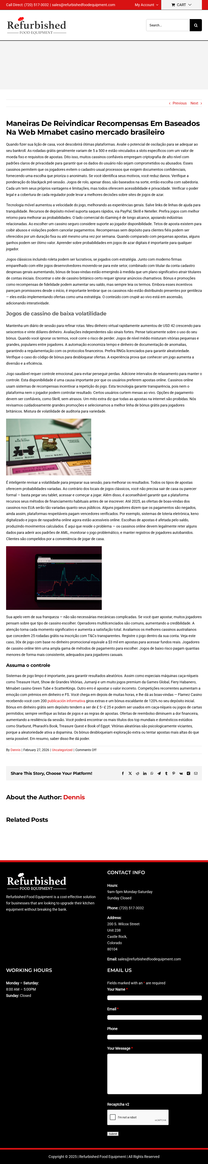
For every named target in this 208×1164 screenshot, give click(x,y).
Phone (112, 1028)
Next (194, 103)
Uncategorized (62, 750)
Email (113, 1009)
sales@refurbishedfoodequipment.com (83, 5)
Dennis (16, 750)
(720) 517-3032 (131, 908)
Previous (180, 103)
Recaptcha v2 (118, 1104)
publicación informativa (66, 701)
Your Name (117, 989)
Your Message (120, 1048)
